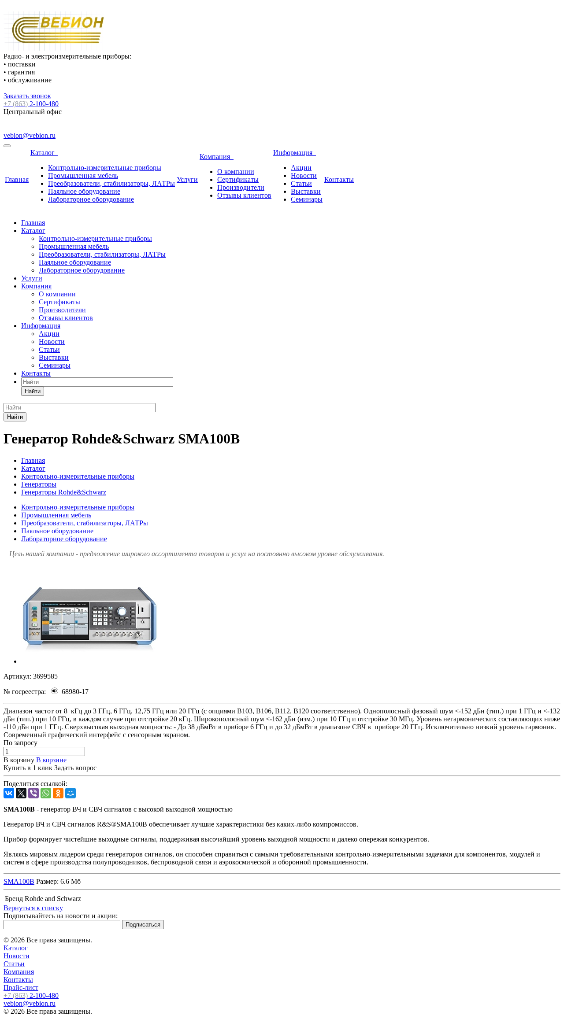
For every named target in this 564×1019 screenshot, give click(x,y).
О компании (235, 171)
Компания (217, 156)
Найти (33, 391)
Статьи (301, 183)
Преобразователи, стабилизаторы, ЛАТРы (111, 183)
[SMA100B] (89, 661)
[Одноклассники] (58, 793)
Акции (301, 167)
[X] (21, 793)
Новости (304, 175)
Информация (294, 152)
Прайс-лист (21, 987)
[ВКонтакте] (9, 793)
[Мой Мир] (70, 793)
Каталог (44, 152)
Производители (240, 187)
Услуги (187, 179)
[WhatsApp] (46, 793)
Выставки (306, 191)
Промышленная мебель (83, 175)
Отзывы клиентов (244, 195)
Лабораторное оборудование (91, 199)
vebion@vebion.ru (30, 135)
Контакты (339, 179)
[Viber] (33, 793)
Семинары (307, 199)
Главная (17, 179)
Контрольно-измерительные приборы (104, 167)
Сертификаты (238, 179)
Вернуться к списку (33, 908)
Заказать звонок (27, 96)
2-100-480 (31, 103)
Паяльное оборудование (84, 191)
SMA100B (19, 881)
